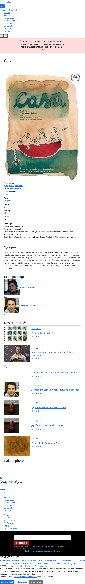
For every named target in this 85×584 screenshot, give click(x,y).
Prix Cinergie (9, 523)
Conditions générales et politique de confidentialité (42, 551)
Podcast (7, 31)
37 (5, 207)
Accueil (6, 492)
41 (5, 213)
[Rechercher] (2, 6)
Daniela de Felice (14, 188)
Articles (7, 12)
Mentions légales (24, 566)
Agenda (7, 15)
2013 (6, 194)
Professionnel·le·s (11, 20)
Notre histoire (9, 520)
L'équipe (7, 525)
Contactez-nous (10, 528)
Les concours (9, 517)
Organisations (9, 23)
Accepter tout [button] (7, 582)
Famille (7, 67)
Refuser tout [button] (21, 582)
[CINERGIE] (9, 10)
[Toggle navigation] (2, 36)
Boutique (7, 28)
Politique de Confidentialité (25, 576)
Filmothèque (9, 18)
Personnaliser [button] (36, 582)
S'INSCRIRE (21, 543)
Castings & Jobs (10, 26)
